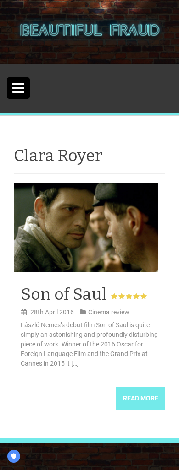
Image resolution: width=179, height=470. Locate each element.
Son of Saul (64, 294)
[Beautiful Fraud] (89, 31)
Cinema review (108, 312)
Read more (140, 398)
